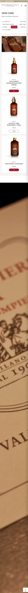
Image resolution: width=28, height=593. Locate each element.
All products (6, 21)
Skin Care (14, 27)
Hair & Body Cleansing (14, 164)
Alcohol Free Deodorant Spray (14, 124)
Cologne (4, 27)
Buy (14, 90)
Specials (23, 27)
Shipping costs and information (20, 1)
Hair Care (23, 21)
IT (1, 1)
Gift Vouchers (6, 29)
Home (3, 16)
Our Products (9, 16)
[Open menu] (25, 5)
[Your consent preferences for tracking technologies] (25, 590)
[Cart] (21, 5)
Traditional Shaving (8, 24)
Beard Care (22, 24)
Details (14, 131)
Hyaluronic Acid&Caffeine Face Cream (14, 83)
